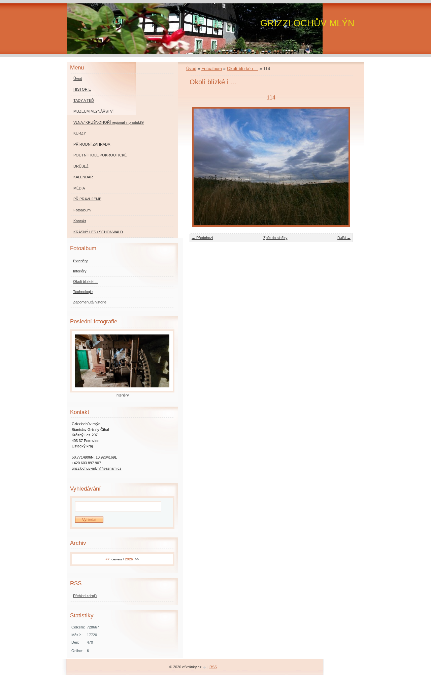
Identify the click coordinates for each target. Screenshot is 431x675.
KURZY (79, 133)
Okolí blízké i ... (242, 68)
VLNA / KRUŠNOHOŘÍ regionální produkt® (108, 122)
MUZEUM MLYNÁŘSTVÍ (93, 111)
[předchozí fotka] (200, 167)
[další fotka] (341, 167)
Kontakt (79, 221)
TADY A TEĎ (83, 100)
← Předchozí (202, 238)
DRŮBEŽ (81, 166)
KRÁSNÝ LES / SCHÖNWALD (98, 232)
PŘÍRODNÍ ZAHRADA (91, 144)
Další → (344, 238)
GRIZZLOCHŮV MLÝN (307, 23)
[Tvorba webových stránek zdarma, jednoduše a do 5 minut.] (205, 667)
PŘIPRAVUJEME (87, 199)
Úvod (191, 68)
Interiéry (80, 271)
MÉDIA (79, 188)
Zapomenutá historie (89, 302)
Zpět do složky (275, 238)
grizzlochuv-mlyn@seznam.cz (97, 468)
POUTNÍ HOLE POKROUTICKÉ (100, 155)
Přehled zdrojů (85, 596)
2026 (129, 559)
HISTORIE (82, 89)
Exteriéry (80, 261)
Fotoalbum (211, 68)
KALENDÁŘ (83, 177)
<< (107, 559)
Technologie (83, 292)
